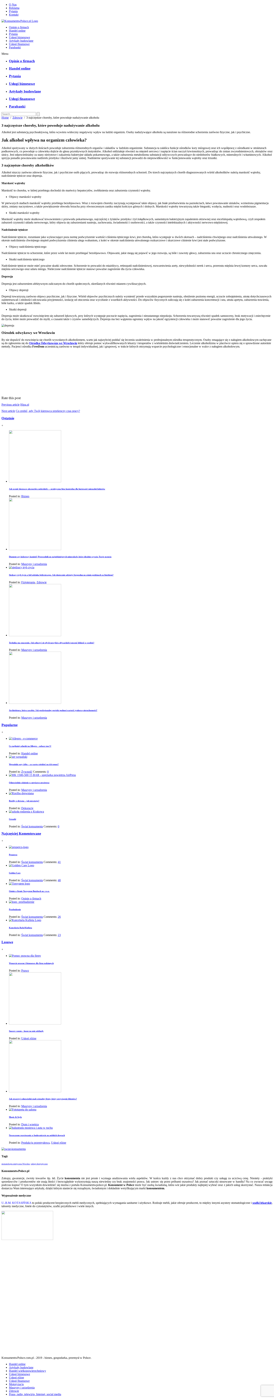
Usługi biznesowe (19, 37)
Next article (8, 411)
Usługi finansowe (19, 44)
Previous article (10, 404)
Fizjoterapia (28, 582)
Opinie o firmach (19, 27)
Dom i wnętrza (30, 1124)
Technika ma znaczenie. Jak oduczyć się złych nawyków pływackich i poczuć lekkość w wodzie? (51, 643)
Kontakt (13, 14)
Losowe (7, 942)
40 (59, 880)
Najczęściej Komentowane (21, 833)
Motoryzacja (16, 1384)
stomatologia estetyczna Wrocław (15, 1164)
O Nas (13, 4)
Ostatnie (7, 418)
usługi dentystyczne (39, 1164)
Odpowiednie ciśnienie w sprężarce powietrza (29, 782)
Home (5, 117)
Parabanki (15, 47)
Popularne (9, 725)
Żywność (26, 771)
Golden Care (15, 873)
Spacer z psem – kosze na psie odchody (26, 1031)
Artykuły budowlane (21, 40)
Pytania (13, 11)
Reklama (14, 7)
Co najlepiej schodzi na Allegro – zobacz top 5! (30, 746)
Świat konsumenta (32, 826)
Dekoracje (27, 808)
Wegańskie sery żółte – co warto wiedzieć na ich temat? (34, 764)
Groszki (12, 819)
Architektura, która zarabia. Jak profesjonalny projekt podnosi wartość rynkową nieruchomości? (53, 710)
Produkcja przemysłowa (35, 1142)
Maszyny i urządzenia (34, 564)
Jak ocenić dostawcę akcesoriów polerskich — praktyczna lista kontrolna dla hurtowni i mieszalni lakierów (57, 489)
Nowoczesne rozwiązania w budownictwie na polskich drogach (37, 1135)
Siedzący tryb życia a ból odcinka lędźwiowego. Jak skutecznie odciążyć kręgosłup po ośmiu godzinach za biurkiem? (61, 575)
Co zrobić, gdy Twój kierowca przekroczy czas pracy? (48, 411)
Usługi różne (28, 1038)
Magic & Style (15, 1117)
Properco (13, 855)
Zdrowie (17, 117)
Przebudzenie (15, 909)
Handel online (17, 30)
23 (59, 935)
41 (59, 862)
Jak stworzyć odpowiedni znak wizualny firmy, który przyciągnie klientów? (43, 1099)
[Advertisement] (137, 1299)
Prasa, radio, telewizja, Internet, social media (35, 1394)
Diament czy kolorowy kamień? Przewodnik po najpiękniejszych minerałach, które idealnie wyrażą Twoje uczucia (60, 557)
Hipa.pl (24, 404)
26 (59, 916)
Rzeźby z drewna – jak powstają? (24, 801)
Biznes (25, 496)
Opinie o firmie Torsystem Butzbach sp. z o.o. (29, 891)
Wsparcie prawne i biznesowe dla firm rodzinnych (31, 963)
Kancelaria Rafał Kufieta (20, 928)
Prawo (25, 970)
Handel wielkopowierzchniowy (27, 1370)
